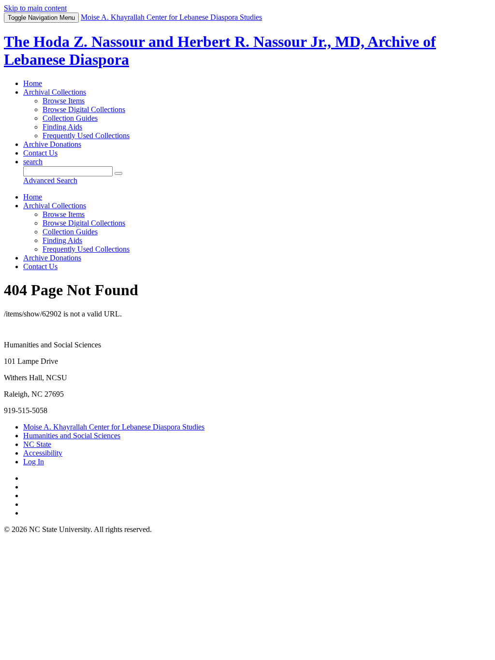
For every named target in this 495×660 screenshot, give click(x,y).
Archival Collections (54, 92)
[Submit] (118, 173)
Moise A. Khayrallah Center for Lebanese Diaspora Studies (113, 427)
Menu (41, 17)
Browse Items (64, 101)
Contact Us (40, 153)
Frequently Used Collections (86, 135)
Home (32, 83)
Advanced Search (50, 180)
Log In (33, 462)
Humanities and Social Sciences (71, 435)
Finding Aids (62, 127)
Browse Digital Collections (84, 109)
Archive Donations (52, 144)
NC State (37, 444)
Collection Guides (70, 118)
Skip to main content (35, 8)
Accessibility (42, 453)
